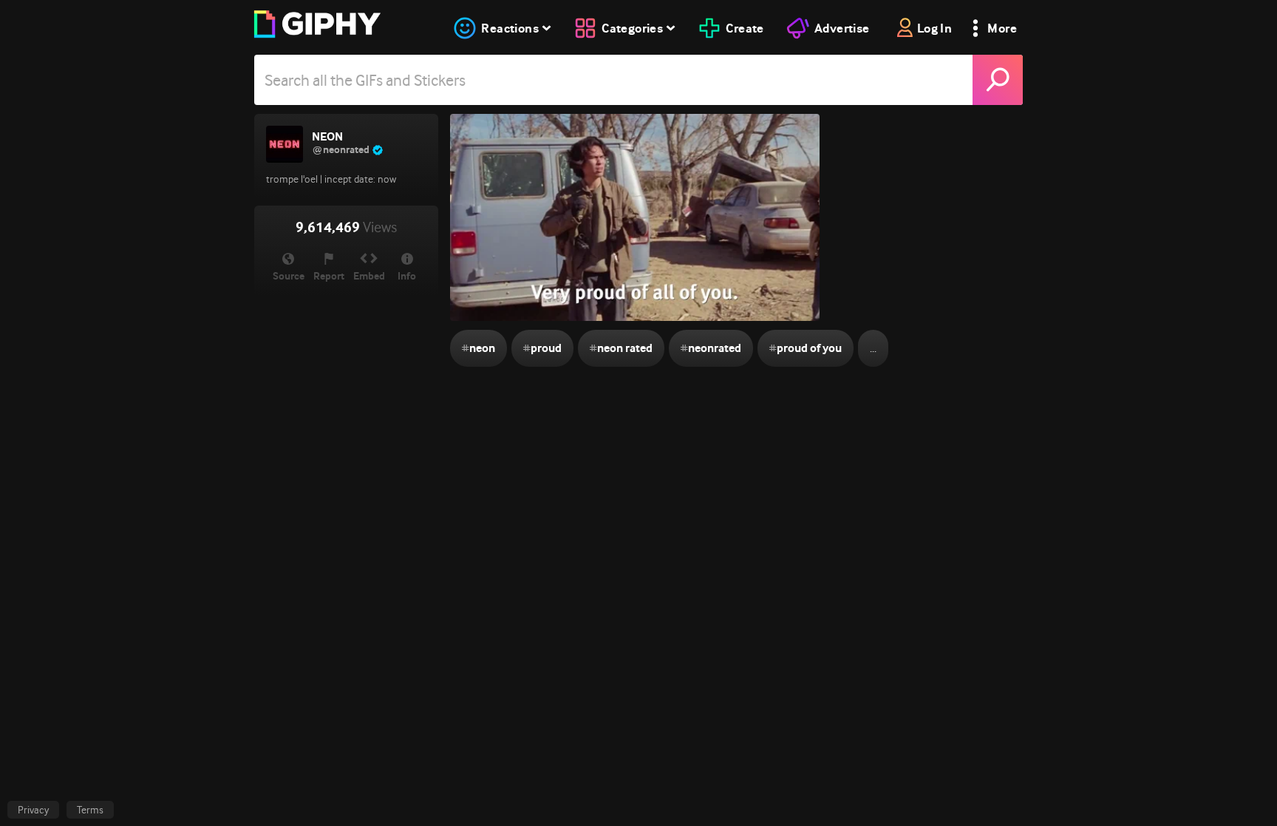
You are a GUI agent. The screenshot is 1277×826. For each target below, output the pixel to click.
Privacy (33, 810)
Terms (90, 810)
